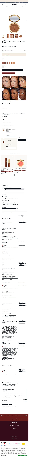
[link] (25, 4)
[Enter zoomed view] (26, 32)
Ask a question (14, 46)
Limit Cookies (25, 455)
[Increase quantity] (8, 67)
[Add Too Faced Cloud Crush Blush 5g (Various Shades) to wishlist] (26, 156)
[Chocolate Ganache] (5, 63)
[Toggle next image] (26, 20)
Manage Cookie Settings (3, 455)
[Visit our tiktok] (19, 419)
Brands (5, 6)
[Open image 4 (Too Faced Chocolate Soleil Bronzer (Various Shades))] (16, 36)
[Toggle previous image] (2, 20)
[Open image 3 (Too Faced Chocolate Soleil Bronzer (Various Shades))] (12, 36)
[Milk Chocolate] (14, 63)
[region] (14, 451)
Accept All (20, 455)
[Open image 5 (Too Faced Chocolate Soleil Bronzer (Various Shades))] (21, 36)
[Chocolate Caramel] (3, 63)
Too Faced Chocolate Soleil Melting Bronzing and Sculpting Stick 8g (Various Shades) (7, 169)
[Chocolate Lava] (7, 63)
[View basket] (27, 4)
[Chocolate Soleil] (9, 63)
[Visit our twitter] (14, 419)
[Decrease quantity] (3, 67)
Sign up (26, 415)
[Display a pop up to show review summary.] (19, 171)
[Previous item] (2, 165)
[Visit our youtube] (18, 419)
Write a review (9, 46)
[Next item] (26, 165)
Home (2, 6)
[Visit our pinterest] (21, 419)
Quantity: (3, 65)
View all (25, 50)
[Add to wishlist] (25, 70)
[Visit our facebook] (13, 419)
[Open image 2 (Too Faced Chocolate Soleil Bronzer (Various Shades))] (7, 36)
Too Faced (7, 6)
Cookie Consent (14, 428)
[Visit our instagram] (16, 419)
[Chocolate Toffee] (12, 63)
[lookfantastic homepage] (14, 4)
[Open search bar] (3, 4)
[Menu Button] (1, 4)
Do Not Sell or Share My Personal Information (14, 429)
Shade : (3, 58)
